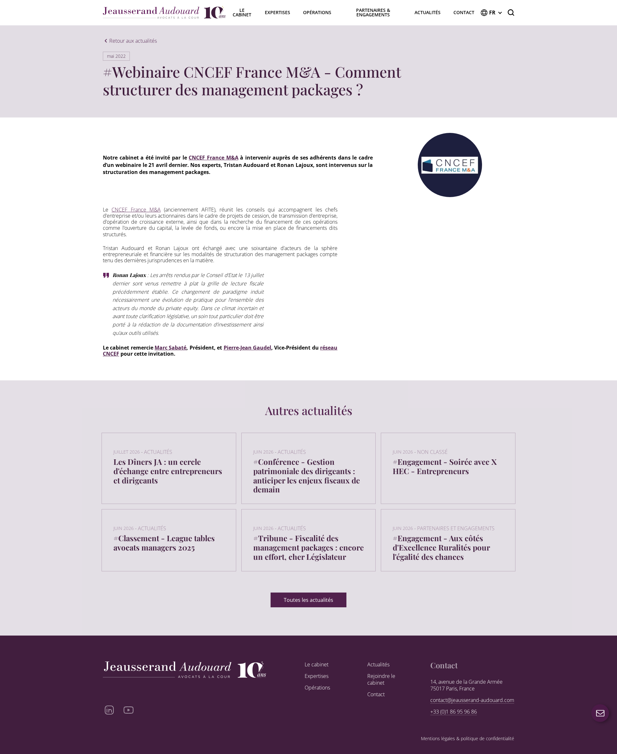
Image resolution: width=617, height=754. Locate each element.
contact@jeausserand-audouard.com (472, 700)
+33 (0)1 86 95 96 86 (453, 711)
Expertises (277, 12)
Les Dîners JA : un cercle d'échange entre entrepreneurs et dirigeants (167, 470)
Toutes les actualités (308, 599)
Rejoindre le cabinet (381, 679)
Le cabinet (316, 664)
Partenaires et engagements (456, 528)
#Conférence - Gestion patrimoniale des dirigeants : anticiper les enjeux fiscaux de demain (306, 475)
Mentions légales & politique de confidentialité (467, 738)
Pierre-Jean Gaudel (247, 347)
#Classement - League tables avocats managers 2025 (164, 542)
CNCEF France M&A (213, 157)
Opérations (317, 12)
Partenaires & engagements (373, 12)
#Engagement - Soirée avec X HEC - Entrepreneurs (445, 466)
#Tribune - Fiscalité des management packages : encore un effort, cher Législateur (308, 547)
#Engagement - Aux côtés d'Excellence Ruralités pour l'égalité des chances (441, 547)
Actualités (428, 12)
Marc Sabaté (170, 347)
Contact (463, 12)
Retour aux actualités (133, 41)
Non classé (432, 451)
